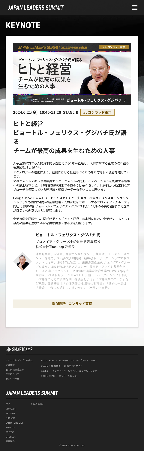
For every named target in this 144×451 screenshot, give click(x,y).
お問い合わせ (12, 378)
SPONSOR (11, 436)
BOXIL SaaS (48, 360)
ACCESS (10, 432)
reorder (134, 7)
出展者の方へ (37, 404)
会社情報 (10, 364)
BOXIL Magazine (50, 365)
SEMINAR (10, 417)
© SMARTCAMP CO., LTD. (72, 445)
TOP (8, 404)
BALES (44, 370)
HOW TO (10, 427)
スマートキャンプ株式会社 (19, 360)
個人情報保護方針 (15, 369)
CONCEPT (11, 408)
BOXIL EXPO (48, 375)
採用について (12, 374)
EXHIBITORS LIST (14, 422)
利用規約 (10, 441)
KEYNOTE (10, 413)
